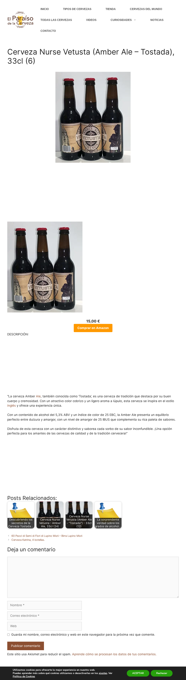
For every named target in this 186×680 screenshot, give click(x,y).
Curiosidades (121, 19)
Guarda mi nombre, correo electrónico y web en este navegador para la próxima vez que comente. (83, 634)
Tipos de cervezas (77, 9)
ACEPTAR (138, 673)
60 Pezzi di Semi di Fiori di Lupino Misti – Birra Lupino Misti (46, 535)
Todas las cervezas (56, 19)
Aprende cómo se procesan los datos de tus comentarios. (114, 654)
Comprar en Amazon (93, 328)
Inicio (45, 9)
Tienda (111, 9)
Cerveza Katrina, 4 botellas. (28, 539)
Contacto (48, 30)
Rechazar (161, 673)
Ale (38, 396)
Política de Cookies (24, 676)
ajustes (103, 673)
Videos (91, 19)
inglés (11, 405)
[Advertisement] (93, 194)
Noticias (156, 19)
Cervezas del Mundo (146, 9)
